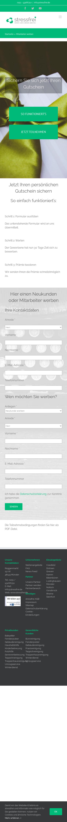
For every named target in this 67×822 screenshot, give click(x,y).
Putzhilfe (9, 651)
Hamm (49, 574)
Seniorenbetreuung (15, 654)
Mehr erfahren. (12, 818)
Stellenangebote (34, 565)
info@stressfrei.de (42, 2)
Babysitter (10, 635)
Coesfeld (50, 565)
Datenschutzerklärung (33, 494)
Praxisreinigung (33, 648)
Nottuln (50, 587)
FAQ (28, 568)
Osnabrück (51, 590)
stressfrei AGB (32, 599)
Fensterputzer (12, 639)
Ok (55, 811)
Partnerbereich (33, 588)
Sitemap (30, 605)
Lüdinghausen (53, 581)
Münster (50, 584)
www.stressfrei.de (19, 592)
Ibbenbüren (52, 578)
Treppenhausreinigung (16, 661)
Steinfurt (50, 597)
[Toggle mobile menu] (60, 17)
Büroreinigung (33, 639)
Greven (50, 571)
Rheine (49, 593)
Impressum (31, 602)
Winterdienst (11, 667)
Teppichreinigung (13, 658)
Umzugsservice (12, 664)
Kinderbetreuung (13, 648)
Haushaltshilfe (12, 645)
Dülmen (50, 568)
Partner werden (33, 585)
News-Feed (31, 571)
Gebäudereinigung (14, 642)
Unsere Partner (33, 582)
